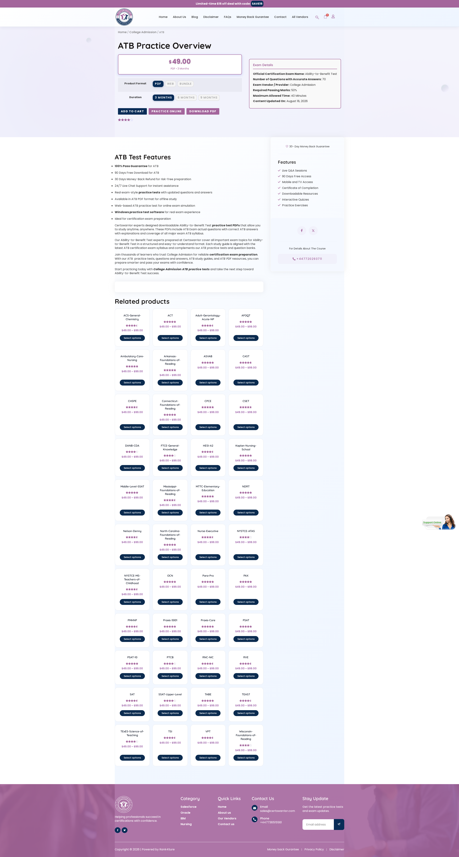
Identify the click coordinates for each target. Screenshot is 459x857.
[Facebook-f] (117, 830)
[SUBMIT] (339, 824)
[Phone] (254, 819)
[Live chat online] (438, 522)
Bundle (186, 84)
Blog (194, 17)
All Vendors (300, 17)
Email (264, 807)
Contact (280, 17)
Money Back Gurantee (253, 17)
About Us (179, 17)
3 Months (163, 97)
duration (135, 97)
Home (163, 17)
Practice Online (167, 111)
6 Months (186, 97)
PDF (158, 84)
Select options (132, 338)
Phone (264, 818)
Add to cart (132, 111)
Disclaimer (211, 17)
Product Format (135, 83)
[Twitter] (124, 830)
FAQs (227, 17)
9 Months (208, 97)
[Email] (254, 808)
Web (170, 84)
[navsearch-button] (317, 17)
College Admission (143, 32)
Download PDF (202, 111)
